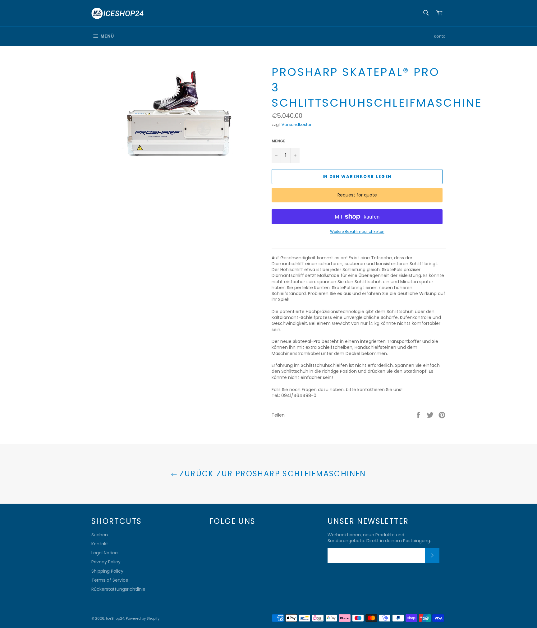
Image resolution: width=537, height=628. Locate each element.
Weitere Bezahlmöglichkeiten (357, 231)
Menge (278, 141)
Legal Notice (104, 553)
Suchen (99, 535)
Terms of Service (109, 580)
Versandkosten (297, 124)
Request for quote (357, 195)
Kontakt (99, 544)
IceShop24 (115, 618)
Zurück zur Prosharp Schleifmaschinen (271, 474)
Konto (440, 36)
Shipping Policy (107, 571)
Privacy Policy (106, 562)
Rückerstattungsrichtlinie (118, 589)
